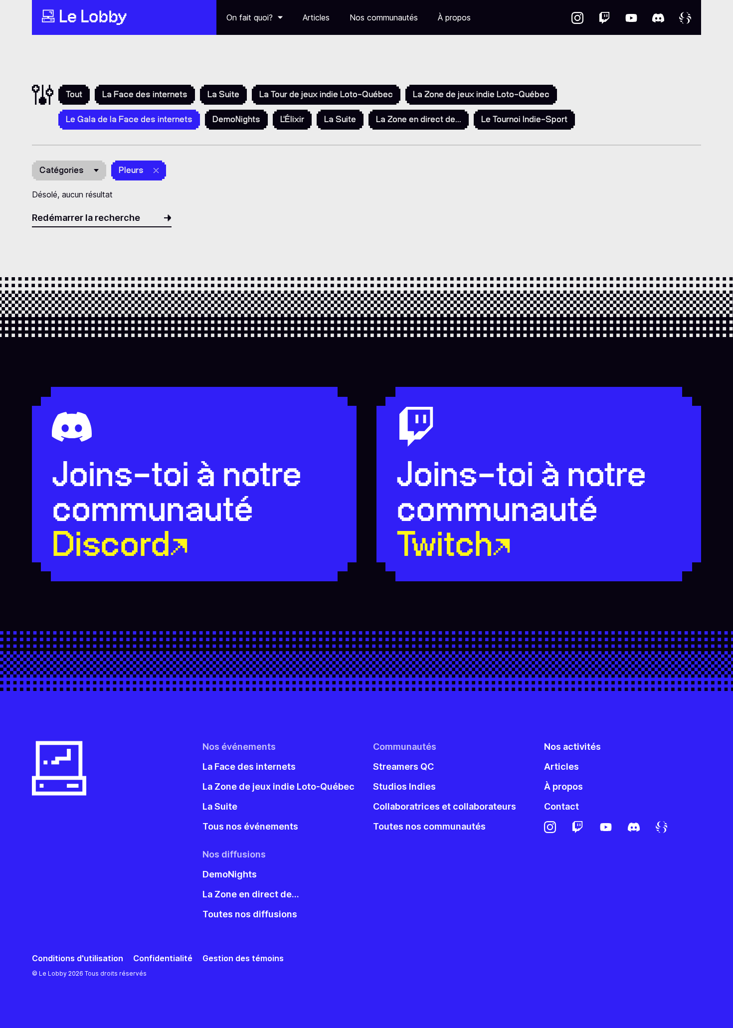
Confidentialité (162, 958)
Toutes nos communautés (429, 826)
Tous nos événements (250, 826)
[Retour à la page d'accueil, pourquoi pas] (124, 17)
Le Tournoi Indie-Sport (524, 119)
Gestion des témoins (243, 958)
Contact (561, 806)
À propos (454, 17)
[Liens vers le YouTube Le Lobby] (631, 17)
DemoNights (236, 119)
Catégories (61, 170)
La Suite (223, 94)
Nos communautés (384, 17)
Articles (316, 17)
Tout (74, 94)
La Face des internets (144, 94)
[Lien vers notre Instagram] (577, 17)
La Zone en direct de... (418, 119)
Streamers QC (403, 766)
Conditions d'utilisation (77, 958)
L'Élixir (292, 119)
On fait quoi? (249, 17)
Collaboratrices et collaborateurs (444, 806)
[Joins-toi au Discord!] (658, 17)
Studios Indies (404, 786)
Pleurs (131, 170)
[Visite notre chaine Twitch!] (604, 17)
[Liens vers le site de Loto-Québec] (685, 17)
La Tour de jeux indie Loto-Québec (326, 94)
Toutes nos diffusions (249, 914)
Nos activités (572, 746)
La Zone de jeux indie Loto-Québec (481, 94)
